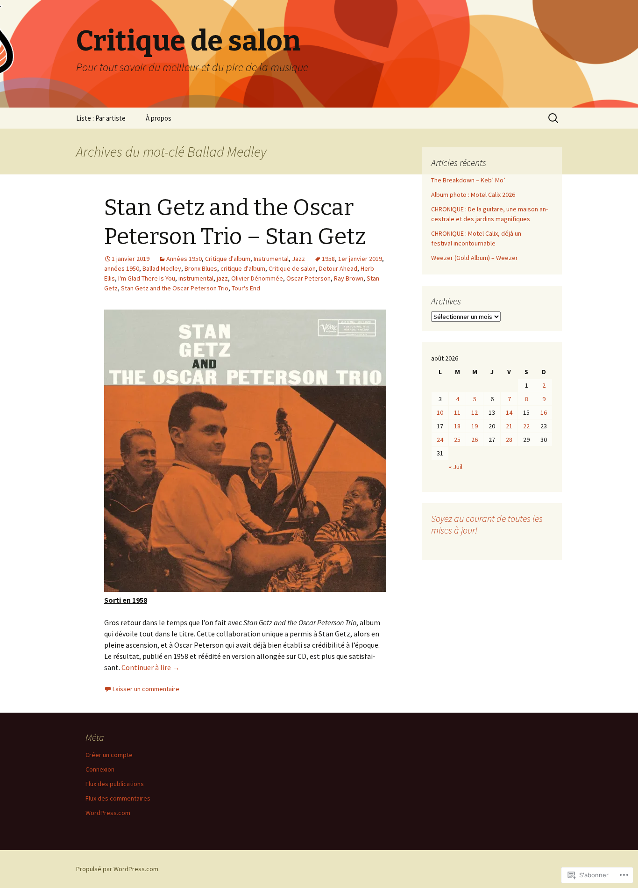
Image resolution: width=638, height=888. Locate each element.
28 (509, 439)
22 (526, 426)
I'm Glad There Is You (146, 278)
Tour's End (246, 288)
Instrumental (271, 258)
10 (440, 412)
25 (457, 439)
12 (474, 412)
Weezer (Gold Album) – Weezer (474, 257)
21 (509, 426)
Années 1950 (184, 258)
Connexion (99, 769)
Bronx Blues (200, 268)
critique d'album (242, 268)
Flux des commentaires (117, 798)
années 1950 (121, 268)
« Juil (455, 466)
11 (457, 412)
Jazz (298, 258)
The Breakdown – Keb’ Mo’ (468, 180)
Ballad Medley (161, 268)
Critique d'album (227, 258)
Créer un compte (109, 755)
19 (474, 426)
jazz (222, 278)
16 (543, 412)
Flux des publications (114, 784)
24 (440, 439)
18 (457, 426)
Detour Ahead (338, 268)
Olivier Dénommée (257, 278)
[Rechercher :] (554, 118)
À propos (158, 118)
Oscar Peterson (308, 278)
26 (474, 439)
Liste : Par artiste (101, 118)
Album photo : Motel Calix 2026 (473, 194)
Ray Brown (348, 278)
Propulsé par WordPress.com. (118, 869)
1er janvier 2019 (360, 258)
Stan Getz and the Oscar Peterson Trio (174, 288)
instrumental (195, 278)
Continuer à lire (150, 667)
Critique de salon (292, 268)
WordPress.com (107, 813)
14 (509, 412)
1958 (328, 258)
